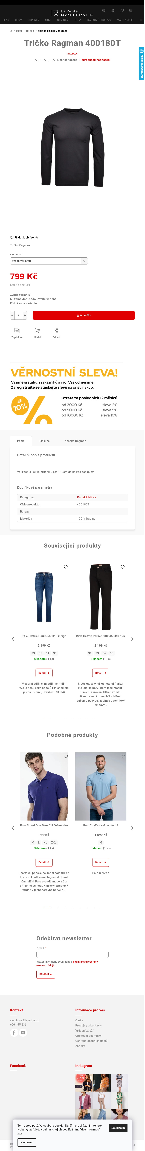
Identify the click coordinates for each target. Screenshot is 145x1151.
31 (47, 653)
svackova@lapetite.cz (24, 1020)
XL (45, 842)
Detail (42, 673)
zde (20, 1133)
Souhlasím (118, 1128)
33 (33, 653)
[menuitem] (6, 20)
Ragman (72, 54)
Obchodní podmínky (88, 1035)
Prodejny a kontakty (88, 1025)
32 (90, 653)
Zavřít (30, 372)
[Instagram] (23, 1033)
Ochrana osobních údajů (91, 1041)
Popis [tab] (21, 441)
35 (55, 653)
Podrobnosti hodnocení (95, 60)
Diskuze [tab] (44, 441)
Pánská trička (86, 497)
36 (40, 653)
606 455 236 (18, 1024)
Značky (80, 1046)
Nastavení (27, 1142)
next (132, 639)
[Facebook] (14, 1033)
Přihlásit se (45, 974)
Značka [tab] (75, 441)
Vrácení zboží (84, 1030)
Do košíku (85, 315)
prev (13, 639)
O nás (79, 1020)
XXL (53, 842)
